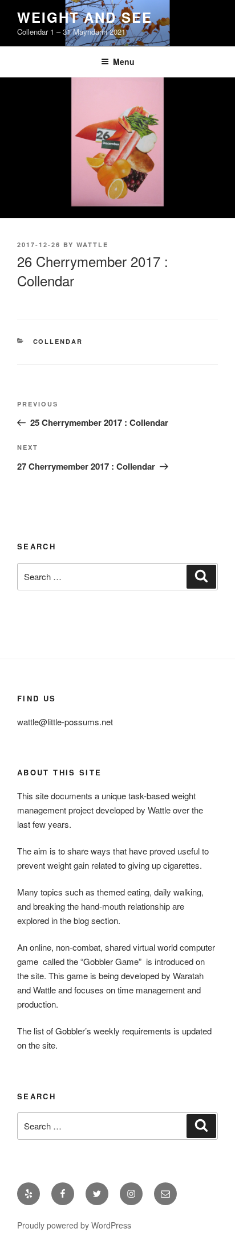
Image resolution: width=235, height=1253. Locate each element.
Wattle (92, 244)
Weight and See (84, 17)
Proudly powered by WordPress (74, 1225)
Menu (124, 61)
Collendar (58, 341)
